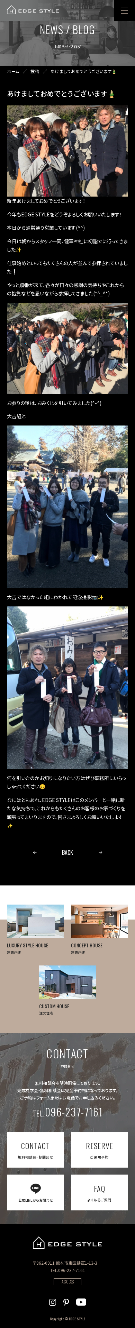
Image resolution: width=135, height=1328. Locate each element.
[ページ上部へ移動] (120, 1313)
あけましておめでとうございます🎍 (84, 71)
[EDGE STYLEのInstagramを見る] (52, 1301)
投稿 (34, 71)
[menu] (124, 10)
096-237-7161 (68, 1112)
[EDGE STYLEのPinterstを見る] (66, 1301)
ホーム (13, 71)
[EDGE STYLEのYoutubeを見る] (81, 1301)
